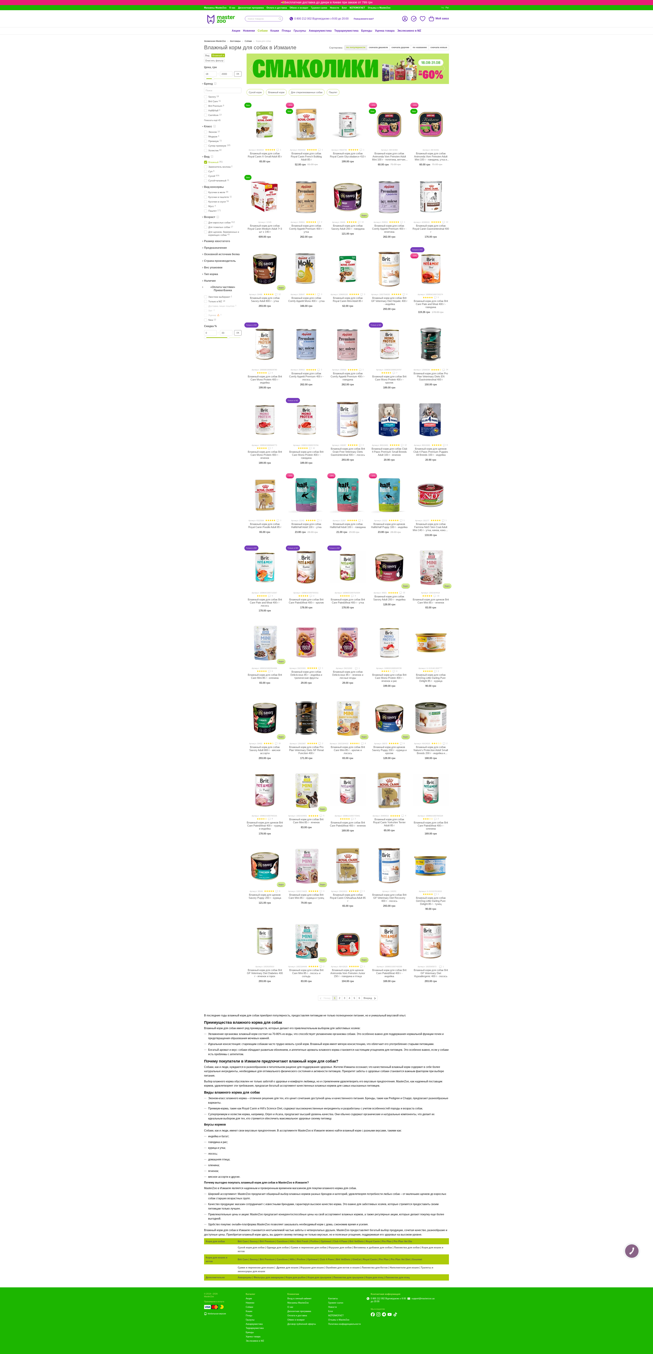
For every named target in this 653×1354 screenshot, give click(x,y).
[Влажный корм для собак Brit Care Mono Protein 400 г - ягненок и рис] (389, 642)
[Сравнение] (413, 18)
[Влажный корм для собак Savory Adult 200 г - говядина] (348, 196)
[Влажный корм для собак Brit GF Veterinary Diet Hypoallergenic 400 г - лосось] (431, 941)
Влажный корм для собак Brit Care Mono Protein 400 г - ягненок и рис (389, 677)
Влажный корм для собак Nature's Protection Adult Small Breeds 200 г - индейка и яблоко (431, 752)
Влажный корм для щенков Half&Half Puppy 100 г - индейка (389, 526)
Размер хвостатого (217, 241)
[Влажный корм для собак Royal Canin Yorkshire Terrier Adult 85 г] (389, 790)
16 (438, 596)
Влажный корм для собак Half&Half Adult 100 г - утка (306, 526)
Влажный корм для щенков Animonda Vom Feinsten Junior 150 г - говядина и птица (347, 973)
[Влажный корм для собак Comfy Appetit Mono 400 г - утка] (306, 269)
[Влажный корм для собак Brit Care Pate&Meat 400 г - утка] (348, 567)
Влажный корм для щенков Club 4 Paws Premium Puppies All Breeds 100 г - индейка (430, 451)
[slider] (205, 79)
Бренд (208, 83)
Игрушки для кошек (312, 1267)
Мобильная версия (216, 1314)
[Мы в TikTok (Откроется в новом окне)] (395, 1314)
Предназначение (215, 247)
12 (447, 222)
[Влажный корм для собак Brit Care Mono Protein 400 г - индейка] (265, 344)
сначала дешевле (378, 47)
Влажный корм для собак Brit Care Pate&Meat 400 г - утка (348, 601)
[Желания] (422, 18)
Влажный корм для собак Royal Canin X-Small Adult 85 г (265, 155)
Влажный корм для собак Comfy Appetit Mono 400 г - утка (306, 299)
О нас (232, 7)
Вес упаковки (213, 267)
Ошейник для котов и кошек (343, 1267)
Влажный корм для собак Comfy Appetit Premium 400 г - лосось (306, 376)
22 (404, 593)
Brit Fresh (302, 1241)
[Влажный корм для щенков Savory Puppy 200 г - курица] (265, 866)
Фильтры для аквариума (269, 1277)
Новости (334, 7)
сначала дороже (400, 47)
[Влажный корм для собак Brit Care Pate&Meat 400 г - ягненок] (348, 790)
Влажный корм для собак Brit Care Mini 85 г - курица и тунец (306, 896)
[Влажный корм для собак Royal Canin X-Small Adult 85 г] (265, 124)
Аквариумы (245, 1277)
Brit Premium (267, 1241)
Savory (254, 1241)
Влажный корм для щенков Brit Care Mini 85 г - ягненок (431, 601)
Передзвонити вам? (364, 19)
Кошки (274, 30)
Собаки (263, 30)
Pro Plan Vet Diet (400, 1259)
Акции (236, 30)
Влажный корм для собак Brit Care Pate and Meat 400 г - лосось (265, 602)
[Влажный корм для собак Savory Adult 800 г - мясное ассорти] (265, 718)
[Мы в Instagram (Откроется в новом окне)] (378, 1314)
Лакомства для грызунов (348, 1277)
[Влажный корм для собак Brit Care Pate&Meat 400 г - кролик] (306, 567)
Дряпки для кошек (288, 1267)
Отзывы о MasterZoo (379, 7)
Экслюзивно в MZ (409, 30)
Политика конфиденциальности (344, 1324)
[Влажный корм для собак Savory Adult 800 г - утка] (265, 269)
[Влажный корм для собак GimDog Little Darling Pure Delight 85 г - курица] (431, 642)
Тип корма (211, 274)
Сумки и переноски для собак (309, 1247)
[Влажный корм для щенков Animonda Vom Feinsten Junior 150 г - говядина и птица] (348, 941)
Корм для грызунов (319, 1277)
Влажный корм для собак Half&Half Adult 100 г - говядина (348, 526)
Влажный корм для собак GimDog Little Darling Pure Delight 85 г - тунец (431, 900)
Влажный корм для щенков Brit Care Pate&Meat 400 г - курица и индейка (265, 825)
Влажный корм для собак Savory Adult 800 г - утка (265, 299)
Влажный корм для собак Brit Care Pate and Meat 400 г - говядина (431, 304)
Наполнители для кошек (404, 1267)
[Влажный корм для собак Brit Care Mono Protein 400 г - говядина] (306, 419)
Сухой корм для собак (251, 1247)
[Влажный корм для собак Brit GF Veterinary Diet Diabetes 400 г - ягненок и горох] (265, 941)
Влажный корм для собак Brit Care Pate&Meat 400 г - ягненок (348, 824)
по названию (420, 47)
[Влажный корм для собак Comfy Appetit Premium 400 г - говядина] (348, 344)
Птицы (286, 30)
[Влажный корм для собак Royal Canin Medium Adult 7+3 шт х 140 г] (265, 196)
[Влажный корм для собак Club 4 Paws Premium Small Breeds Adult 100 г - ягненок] (389, 419)
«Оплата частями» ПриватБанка (222, 289)
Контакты (333, 1298)
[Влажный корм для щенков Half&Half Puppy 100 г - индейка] (389, 495)
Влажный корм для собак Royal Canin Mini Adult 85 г (348, 299)
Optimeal (326, 1241)
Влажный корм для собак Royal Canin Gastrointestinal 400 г (431, 228)
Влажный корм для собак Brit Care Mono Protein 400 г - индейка (265, 379)
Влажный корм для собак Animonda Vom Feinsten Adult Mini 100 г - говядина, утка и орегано (430, 158)
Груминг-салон (319, 7)
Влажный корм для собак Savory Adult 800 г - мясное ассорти (264, 750)
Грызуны (300, 30)
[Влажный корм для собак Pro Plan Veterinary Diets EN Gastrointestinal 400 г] (431, 344)
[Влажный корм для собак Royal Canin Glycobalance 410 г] (348, 124)
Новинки (249, 30)
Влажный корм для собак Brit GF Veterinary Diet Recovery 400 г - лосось (389, 897)
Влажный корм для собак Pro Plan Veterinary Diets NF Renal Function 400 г (306, 750)
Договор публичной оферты (301, 1324)
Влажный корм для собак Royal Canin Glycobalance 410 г (348, 155)
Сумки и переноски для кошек (256, 1267)
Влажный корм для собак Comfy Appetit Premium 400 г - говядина (348, 376)
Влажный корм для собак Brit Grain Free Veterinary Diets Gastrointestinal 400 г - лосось (348, 451)
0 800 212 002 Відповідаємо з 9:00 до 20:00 (321, 18)
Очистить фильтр (214, 60)
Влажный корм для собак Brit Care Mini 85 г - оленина (265, 676)
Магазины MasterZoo (215, 7)
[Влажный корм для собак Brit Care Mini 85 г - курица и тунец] (306, 866)
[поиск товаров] (280, 18)
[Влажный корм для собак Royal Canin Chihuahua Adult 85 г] (348, 866)
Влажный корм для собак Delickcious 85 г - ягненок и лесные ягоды (347, 674)
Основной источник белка (222, 254)
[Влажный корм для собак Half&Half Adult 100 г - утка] (306, 495)
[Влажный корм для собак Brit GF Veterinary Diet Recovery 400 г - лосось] (389, 866)
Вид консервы (214, 186)
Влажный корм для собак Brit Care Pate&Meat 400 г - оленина (431, 825)
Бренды (366, 30)
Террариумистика (346, 30)
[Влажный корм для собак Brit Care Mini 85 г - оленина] (265, 642)
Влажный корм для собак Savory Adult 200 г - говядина (347, 227)
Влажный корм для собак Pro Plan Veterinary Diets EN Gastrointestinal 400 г (431, 376)
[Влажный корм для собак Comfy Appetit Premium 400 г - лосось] (306, 344)
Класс (208, 126)
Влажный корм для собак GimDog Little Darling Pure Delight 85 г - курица (431, 677)
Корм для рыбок (296, 1277)
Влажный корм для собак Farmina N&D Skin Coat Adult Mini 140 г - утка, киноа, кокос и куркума (431, 529)
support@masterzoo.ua (423, 1298)
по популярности (355, 47)
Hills (292, 1241)
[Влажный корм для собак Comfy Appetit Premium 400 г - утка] (306, 196)
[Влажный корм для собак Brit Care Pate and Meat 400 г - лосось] (265, 567)
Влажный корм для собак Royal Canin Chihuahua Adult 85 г (348, 897)
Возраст (209, 217)
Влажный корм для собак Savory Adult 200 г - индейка (389, 598)
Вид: (207, 55)
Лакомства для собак (407, 1247)
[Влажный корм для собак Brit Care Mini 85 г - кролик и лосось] (348, 718)
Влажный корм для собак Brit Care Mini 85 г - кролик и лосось (348, 750)
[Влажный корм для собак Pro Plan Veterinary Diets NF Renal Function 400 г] (306, 718)
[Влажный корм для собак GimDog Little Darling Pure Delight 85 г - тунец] (431, 866)
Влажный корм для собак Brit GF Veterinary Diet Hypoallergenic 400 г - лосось (431, 973)
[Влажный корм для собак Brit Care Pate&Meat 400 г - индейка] (389, 941)
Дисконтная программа (251, 7)
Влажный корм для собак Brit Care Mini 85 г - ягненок (306, 821)
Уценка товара (385, 30)
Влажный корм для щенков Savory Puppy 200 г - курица (265, 896)
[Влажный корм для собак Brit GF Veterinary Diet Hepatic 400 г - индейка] (389, 269)
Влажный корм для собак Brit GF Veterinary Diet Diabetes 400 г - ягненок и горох (265, 973)
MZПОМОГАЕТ (357, 7)
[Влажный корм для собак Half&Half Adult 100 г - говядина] (348, 495)
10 (313, 448)
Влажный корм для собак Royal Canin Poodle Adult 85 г (264, 526)
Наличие (210, 280)
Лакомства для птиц (397, 1277)
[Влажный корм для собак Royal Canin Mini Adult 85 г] (348, 269)
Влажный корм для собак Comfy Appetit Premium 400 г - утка (306, 228)
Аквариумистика (320, 30)
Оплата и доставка (276, 7)
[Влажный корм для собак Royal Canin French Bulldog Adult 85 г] (306, 124)
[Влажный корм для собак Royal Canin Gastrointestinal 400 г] (431, 196)
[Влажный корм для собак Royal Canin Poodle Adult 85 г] (265, 495)
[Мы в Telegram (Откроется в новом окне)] (384, 1314)
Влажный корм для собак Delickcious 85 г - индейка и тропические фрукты (306, 674)
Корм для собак (215, 1241)
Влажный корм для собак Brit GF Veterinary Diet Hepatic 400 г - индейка (389, 300)
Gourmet (417, 1259)
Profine (314, 1241)
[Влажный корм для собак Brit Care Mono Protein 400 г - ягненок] (265, 419)
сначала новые (438, 47)
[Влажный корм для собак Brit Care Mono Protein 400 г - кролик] (389, 344)
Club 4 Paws (340, 1241)
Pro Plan (387, 1241)
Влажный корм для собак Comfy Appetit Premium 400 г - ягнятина (389, 228)
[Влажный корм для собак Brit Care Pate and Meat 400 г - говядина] (431, 269)
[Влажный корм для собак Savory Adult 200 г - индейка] (389, 567)
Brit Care (243, 1241)
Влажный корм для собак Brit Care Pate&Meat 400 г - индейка (389, 973)
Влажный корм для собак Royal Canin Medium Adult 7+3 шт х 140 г (265, 228)
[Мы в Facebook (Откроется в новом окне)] (373, 1314)
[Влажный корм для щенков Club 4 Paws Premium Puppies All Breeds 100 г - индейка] (431, 419)
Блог (344, 7)
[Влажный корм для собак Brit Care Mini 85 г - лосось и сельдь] (306, 941)
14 (362, 222)
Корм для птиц (374, 1277)
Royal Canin (373, 1241)
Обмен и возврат (299, 7)
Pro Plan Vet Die (403, 1241)
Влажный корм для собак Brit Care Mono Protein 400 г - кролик (389, 379)
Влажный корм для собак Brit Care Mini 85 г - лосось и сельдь (306, 973)
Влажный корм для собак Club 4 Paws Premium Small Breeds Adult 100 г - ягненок (389, 451)
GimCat (356, 1259)
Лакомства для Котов (375, 1267)
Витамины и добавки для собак (373, 1247)
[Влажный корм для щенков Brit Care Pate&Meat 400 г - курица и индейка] (265, 790)
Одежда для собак (278, 1247)
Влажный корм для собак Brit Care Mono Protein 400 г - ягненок (265, 454)
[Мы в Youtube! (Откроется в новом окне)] (390, 1314)
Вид (207, 156)
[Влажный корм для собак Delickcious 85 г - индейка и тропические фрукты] (306, 642)
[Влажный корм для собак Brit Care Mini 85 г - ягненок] (306, 790)
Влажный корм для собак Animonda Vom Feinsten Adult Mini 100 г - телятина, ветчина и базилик (389, 158)
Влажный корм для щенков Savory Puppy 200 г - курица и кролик (389, 750)
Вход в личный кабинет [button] (299, 1298)
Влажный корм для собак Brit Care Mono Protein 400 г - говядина (306, 454)
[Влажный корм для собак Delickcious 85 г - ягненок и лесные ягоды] (348, 642)
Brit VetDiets (356, 1241)
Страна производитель (220, 260)
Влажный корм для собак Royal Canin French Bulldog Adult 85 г (306, 156)
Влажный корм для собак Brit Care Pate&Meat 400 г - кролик (306, 601)
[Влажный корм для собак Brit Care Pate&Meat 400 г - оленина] (431, 790)
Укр (442, 8)
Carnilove (282, 1241)
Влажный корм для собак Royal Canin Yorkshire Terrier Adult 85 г (389, 822)
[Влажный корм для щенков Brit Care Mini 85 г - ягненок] (431, 567)
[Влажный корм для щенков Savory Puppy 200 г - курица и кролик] (389, 718)
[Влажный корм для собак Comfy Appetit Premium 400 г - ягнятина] (389, 196)
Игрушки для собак (340, 1247)
